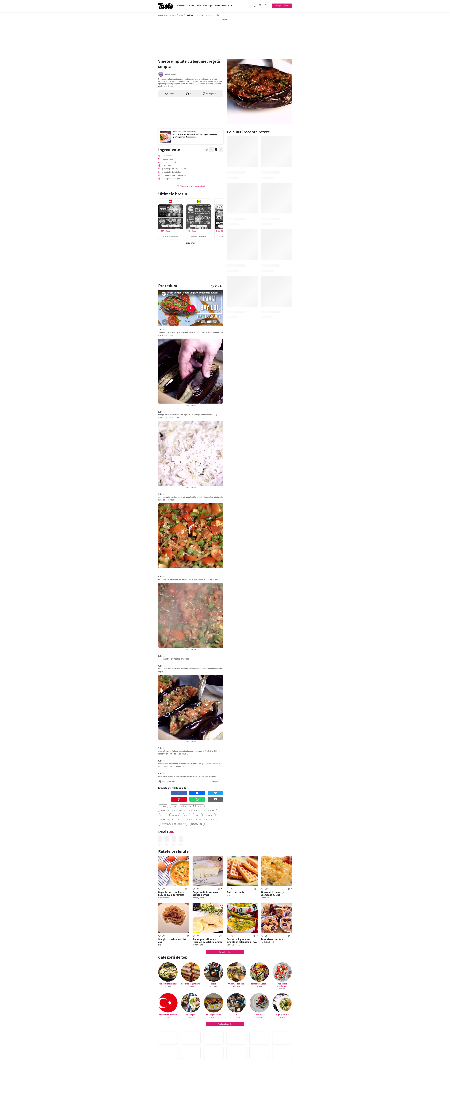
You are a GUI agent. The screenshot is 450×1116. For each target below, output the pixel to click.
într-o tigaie (209, 811)
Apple (163, 815)
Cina (174, 806)
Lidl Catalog (192, 231)
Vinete (197, 815)
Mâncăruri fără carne (174, 15)
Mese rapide (196, 824)
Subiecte (190, 6)
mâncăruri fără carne (191, 806)
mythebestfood (267, 942)
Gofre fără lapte (235, 892)
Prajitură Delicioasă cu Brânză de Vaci (205, 893)
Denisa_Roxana (199, 898)
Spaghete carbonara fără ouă (172, 940)
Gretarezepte (163, 898)
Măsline (210, 815)
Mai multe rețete (224, 952)
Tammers (265, 898)
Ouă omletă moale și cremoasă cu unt (272, 893)
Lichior (189, 820)
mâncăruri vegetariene (171, 811)
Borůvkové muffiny (272, 939)
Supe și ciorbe (282, 1014)
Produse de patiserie (190, 983)
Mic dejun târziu (213, 1014)
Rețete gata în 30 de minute (173, 824)
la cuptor (192, 811)
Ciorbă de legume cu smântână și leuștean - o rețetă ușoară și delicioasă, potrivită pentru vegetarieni (242, 940)
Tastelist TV (227, 6)
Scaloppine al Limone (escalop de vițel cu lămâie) (208, 940)
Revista (217, 6)
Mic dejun (190, 1014)
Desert (259, 1014)
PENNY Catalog (164, 231)
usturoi (175, 815)
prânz (163, 806)
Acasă (160, 15)
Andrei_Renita (170, 74)
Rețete (198, 6)
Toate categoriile (225, 1024)
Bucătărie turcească (168, 1014)
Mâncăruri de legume (170, 820)
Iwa (228, 895)
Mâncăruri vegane (259, 983)
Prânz (213, 983)
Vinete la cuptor (206, 820)
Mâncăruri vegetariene (282, 984)
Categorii (181, 6)
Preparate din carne (236, 983)
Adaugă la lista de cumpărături (192, 186)
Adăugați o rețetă (282, 6)
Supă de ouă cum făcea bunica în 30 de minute (171, 893)
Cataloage (207, 6)
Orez (186, 815)
